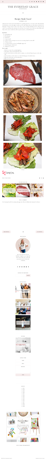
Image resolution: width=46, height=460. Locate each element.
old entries (39, 231)
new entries (6, 231)
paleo (3, 178)
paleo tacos (8, 178)
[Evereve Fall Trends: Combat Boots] (23, 298)
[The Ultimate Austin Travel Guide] (23, 329)
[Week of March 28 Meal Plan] (23, 313)
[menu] (2, 1)
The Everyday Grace (23, 6)
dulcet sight (42, 458)
